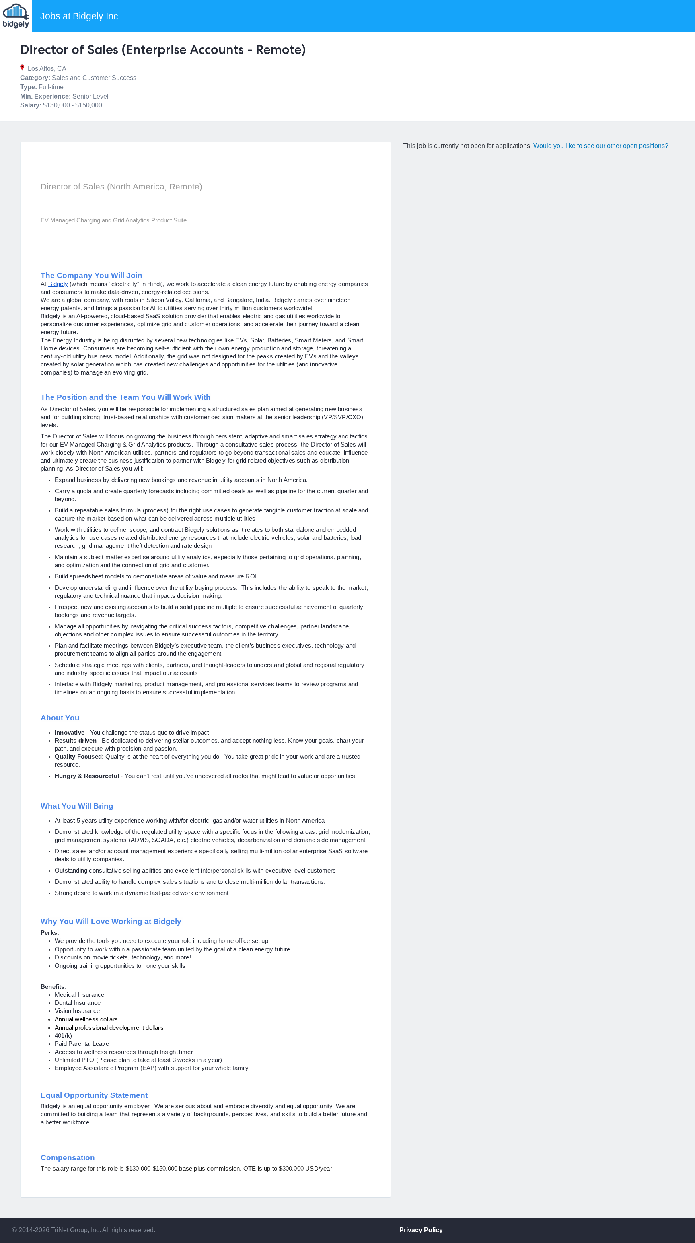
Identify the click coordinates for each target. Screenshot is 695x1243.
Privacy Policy (421, 1230)
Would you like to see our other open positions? (600, 145)
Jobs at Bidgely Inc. (80, 16)
